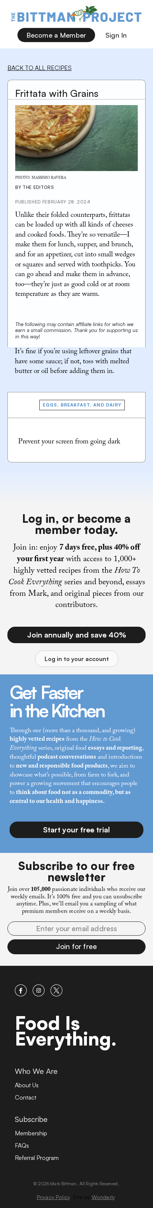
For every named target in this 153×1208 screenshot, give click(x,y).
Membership (31, 1133)
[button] (76, 946)
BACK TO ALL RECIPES (39, 68)
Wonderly (103, 1197)
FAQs (22, 1145)
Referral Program (37, 1157)
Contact (25, 1097)
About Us (27, 1085)
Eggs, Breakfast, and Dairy (82, 405)
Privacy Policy (53, 1197)
